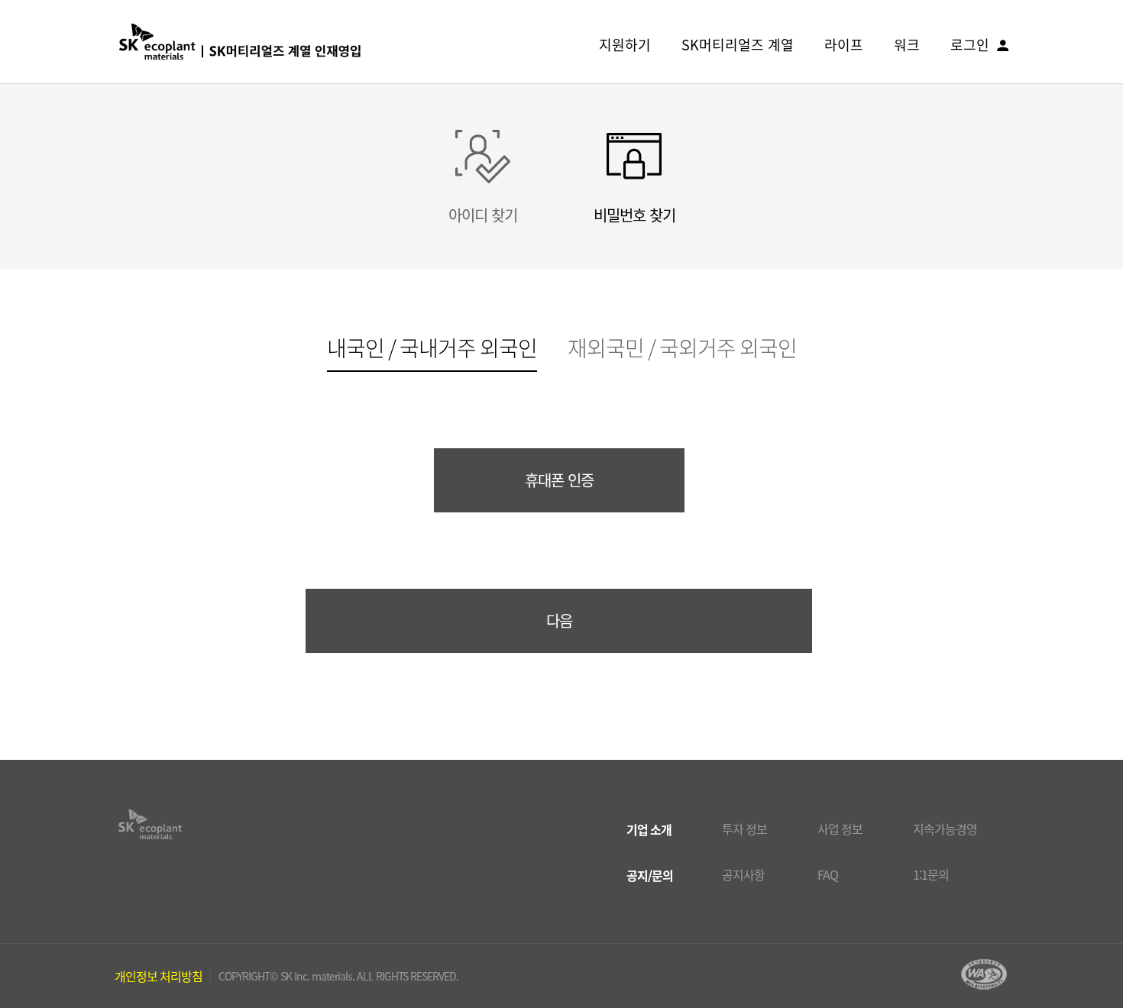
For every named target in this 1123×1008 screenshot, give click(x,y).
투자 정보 (744, 828)
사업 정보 (839, 828)
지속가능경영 (945, 828)
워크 (907, 44)
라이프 (843, 44)
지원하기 (625, 44)
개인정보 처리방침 (158, 976)
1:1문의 (931, 874)
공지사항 (743, 874)
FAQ (827, 874)
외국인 (432, 350)
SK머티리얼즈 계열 (737, 44)
